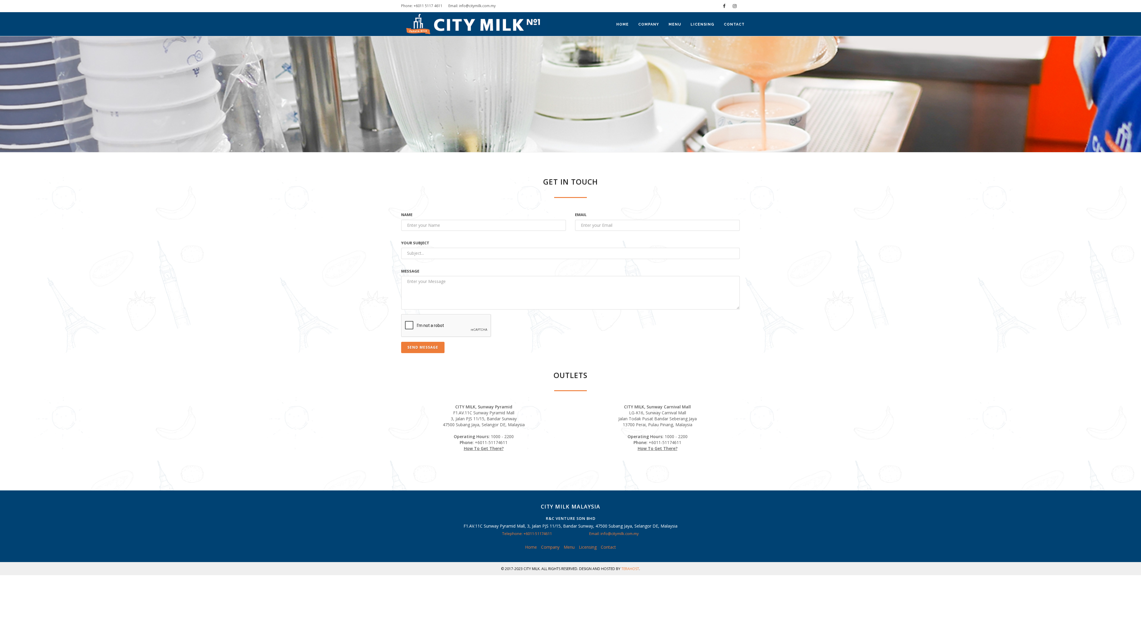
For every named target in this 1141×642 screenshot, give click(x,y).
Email (581, 214)
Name (406, 214)
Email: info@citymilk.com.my (472, 5)
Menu (675, 24)
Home (622, 24)
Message (410, 271)
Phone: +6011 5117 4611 (421, 5)
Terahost (630, 568)
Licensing (702, 24)
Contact (734, 24)
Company (648, 24)
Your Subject (415, 243)
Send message (422, 347)
